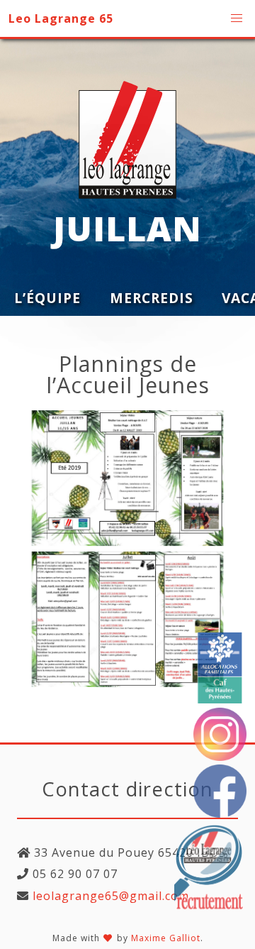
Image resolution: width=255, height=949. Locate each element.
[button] (236, 18)
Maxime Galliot (165, 938)
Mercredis (151, 297)
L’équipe (47, 297)
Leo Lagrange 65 (60, 18)
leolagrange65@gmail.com (109, 896)
